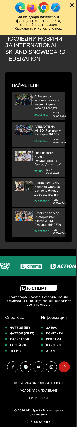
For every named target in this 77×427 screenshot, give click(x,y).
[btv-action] (62, 266)
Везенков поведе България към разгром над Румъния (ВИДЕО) (47, 218)
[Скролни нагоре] (64, 366)
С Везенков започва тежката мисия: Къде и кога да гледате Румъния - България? (46, 102)
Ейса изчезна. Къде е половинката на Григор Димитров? (48, 158)
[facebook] (12, 366)
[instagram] (51, 366)
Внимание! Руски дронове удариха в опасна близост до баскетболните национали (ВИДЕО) (47, 189)
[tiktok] (25, 366)
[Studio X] (44, 422)
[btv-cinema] (30, 266)
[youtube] (38, 366)
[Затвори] (71, 5)
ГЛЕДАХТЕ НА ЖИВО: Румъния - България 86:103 (47, 130)
